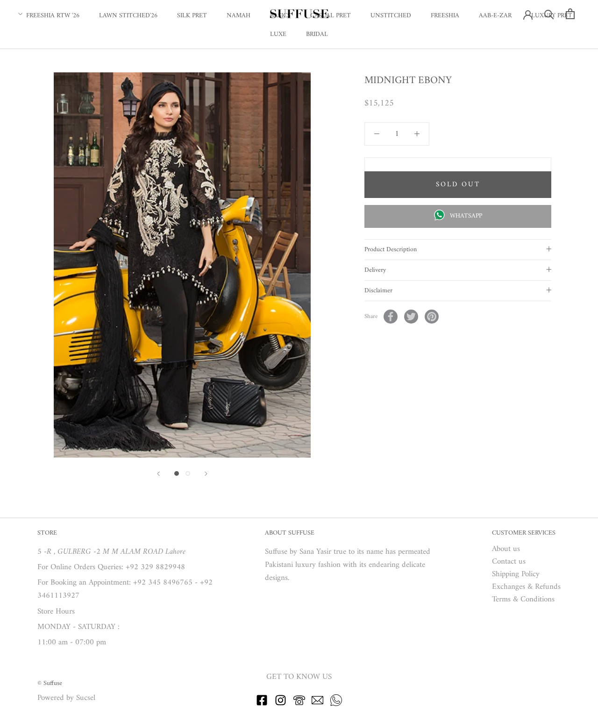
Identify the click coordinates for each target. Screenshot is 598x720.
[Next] (206, 474)
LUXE (278, 34)
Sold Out (458, 184)
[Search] (549, 14)
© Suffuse (49, 683)
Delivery (375, 270)
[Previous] (158, 474)
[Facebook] (391, 317)
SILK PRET (192, 15)
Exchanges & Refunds (526, 587)
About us (506, 549)
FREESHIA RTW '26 (52, 15)
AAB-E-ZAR (495, 15)
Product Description (390, 249)
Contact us (509, 562)
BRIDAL (317, 34)
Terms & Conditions (523, 600)
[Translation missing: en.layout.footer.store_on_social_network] (262, 704)
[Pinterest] (432, 317)
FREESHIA (445, 15)
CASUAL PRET (330, 15)
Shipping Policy (516, 575)
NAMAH (238, 15)
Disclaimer (378, 290)
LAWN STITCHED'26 (128, 15)
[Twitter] (411, 317)
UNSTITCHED (390, 15)
